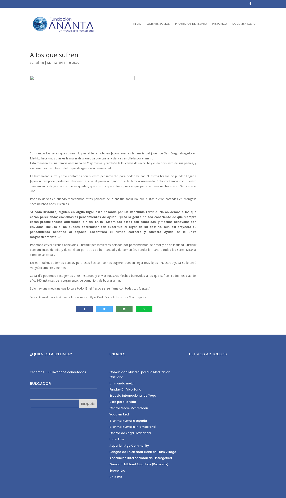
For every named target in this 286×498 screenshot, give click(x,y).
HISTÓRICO (219, 23)
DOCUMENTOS (242, 23)
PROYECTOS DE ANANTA (191, 23)
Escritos (73, 63)
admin (39, 63)
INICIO (137, 23)
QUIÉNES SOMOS (158, 23)
